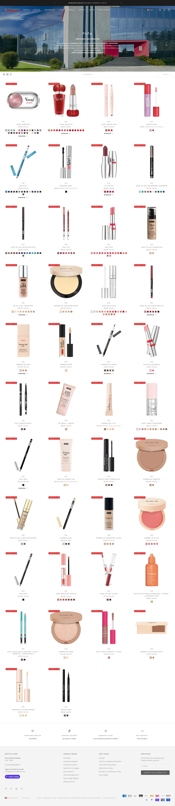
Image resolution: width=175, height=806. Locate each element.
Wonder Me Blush (151, 538)
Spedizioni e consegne (71, 768)
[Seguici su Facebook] (6, 789)
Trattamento (49, 10)
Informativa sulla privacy (107, 765)
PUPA (23, 121)
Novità (92, 10)
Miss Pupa (109, 247)
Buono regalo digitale (70, 778)
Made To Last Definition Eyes (23, 247)
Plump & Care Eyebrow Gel (109, 479)
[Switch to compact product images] (11, 74)
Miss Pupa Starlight (151, 364)
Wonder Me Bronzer (151, 479)
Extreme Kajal (66, 538)
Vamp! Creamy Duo (109, 124)
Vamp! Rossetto (66, 124)
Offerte (82, 10)
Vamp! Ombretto (23, 124)
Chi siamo (67, 758)
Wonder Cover (66, 364)
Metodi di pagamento (71, 775)
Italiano (25, 798)
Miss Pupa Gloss (109, 306)
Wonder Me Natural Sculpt (151, 652)
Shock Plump (151, 124)
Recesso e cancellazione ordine (110, 772)
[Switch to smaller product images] (7, 74)
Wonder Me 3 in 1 (109, 423)
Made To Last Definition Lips (152, 306)
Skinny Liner (66, 710)
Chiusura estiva (68, 782)
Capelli (62, 10)
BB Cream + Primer (66, 423)
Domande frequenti (70, 761)
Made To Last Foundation (151, 247)
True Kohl (23, 479)
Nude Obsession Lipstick (66, 594)
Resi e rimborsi (68, 772)
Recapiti (102, 758)
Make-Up (37, 10)
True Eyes (23, 594)
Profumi (26, 10)
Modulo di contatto (70, 765)
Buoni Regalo (104, 10)
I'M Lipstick (109, 186)
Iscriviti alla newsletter (155, 773)
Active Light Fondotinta (23, 306)
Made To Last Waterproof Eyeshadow (151, 186)
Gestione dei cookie (106, 768)
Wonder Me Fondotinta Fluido (109, 538)
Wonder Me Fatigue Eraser (23, 710)
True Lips (66, 247)
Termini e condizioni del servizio (110, 761)
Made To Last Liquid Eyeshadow (23, 538)
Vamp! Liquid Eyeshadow (152, 423)
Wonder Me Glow (66, 652)
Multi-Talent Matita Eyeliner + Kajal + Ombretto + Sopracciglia (23, 653)
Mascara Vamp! (66, 186)
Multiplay (23, 186)
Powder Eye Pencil (109, 364)
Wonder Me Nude (23, 364)
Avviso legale (103, 775)
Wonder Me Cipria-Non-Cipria (66, 306)
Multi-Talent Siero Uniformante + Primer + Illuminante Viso (152, 595)
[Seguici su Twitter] (11, 789)
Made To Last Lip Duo (109, 594)
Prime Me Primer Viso (66, 479)
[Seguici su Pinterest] (22, 789)
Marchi (72, 10)
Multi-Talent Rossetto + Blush (109, 652)
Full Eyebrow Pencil (23, 423)
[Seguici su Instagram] (16, 789)
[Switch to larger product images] (4, 74)
